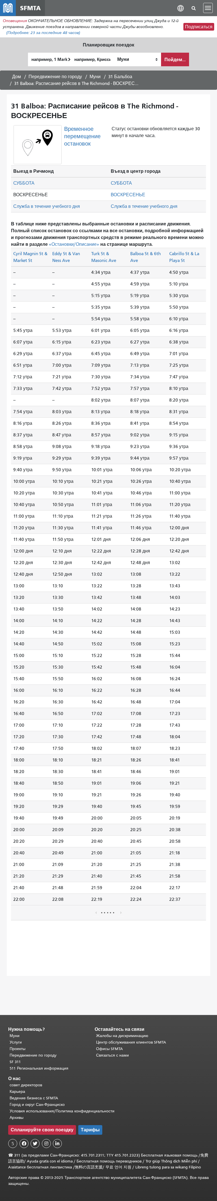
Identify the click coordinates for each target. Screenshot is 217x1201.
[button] (180, 7)
